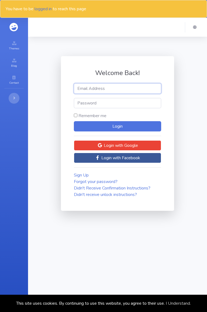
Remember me (92, 116)
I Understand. (178, 303)
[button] (196, 27)
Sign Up (81, 175)
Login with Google (120, 145)
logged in (43, 9)
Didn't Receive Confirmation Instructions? (112, 188)
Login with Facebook (120, 158)
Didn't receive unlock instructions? (105, 195)
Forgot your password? (96, 182)
